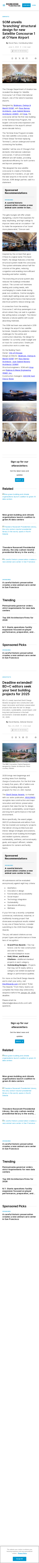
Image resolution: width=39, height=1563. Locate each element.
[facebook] (12, 58)
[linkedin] (16, 58)
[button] (3, 5)
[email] (27, 58)
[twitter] (19, 58)
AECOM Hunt (29, 376)
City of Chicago (15, 353)
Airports (5, 16)
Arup (25, 114)
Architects (6, 677)
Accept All (19, 1559)
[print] (36, 58)
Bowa (11, 379)
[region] (19, 1554)
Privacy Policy (22, 1553)
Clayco (5, 379)
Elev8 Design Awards (15, 795)
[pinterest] (23, 58)
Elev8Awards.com (10, 984)
